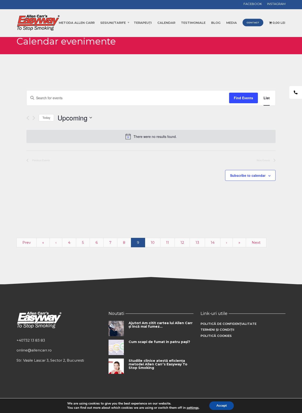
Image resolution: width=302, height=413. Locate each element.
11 (167, 242)
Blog (216, 23)
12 (182, 242)
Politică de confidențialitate (228, 324)
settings (193, 408)
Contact (253, 22)
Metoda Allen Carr (77, 23)
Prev (26, 242)
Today (46, 118)
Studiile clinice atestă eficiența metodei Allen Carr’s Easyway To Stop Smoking (158, 364)
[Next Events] (34, 118)
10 (153, 242)
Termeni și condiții (217, 329)
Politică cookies (216, 336)
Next (256, 242)
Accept (221, 405)
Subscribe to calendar (247, 175)
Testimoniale (193, 23)
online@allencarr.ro (34, 350)
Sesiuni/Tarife (113, 23)
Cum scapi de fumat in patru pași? (159, 342)
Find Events (243, 97)
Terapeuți (143, 23)
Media (231, 23)
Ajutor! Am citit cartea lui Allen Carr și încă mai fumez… (161, 325)
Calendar (166, 23)
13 (197, 242)
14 (212, 242)
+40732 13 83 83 (31, 340)
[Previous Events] (27, 118)
